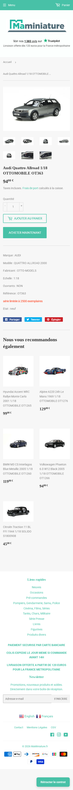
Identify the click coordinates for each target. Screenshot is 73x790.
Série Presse (36, 618)
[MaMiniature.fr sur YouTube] (66, 735)
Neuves (36, 587)
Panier (65, 5)
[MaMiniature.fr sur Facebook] (52, 735)
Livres (36, 624)
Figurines (36, 629)
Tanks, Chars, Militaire (36, 613)
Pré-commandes (36, 597)
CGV (53, 727)
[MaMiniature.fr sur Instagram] (59, 735)
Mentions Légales (37, 727)
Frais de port (30, 188)
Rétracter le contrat (53, 782)
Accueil (7, 62)
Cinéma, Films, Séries (37, 608)
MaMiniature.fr (39, 746)
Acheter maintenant (25, 232)
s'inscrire (60, 698)
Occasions (36, 592)
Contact (18, 727)
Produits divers (36, 634)
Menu (11, 5)
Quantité (8, 199)
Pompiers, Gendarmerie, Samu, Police (36, 603)
